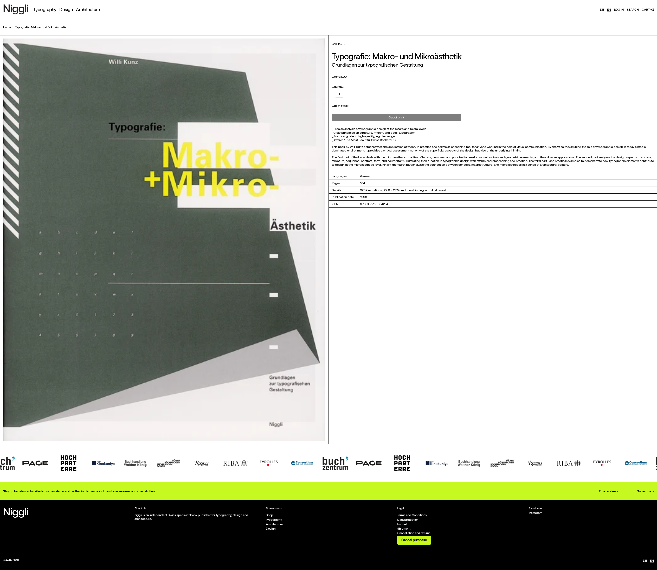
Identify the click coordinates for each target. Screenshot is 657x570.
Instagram (535, 513)
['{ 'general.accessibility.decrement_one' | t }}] (333, 94)
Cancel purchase (414, 540)
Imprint (402, 524)
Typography (274, 519)
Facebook (535, 508)
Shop (269, 515)
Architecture (274, 524)
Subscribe (644, 491)
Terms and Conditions (412, 515)
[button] (633, 9)
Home (7, 27)
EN (609, 9)
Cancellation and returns (413, 533)
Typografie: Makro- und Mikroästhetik (41, 27)
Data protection (407, 519)
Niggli (15, 559)
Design (271, 528)
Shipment (403, 528)
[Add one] (346, 94)
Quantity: (338, 86)
